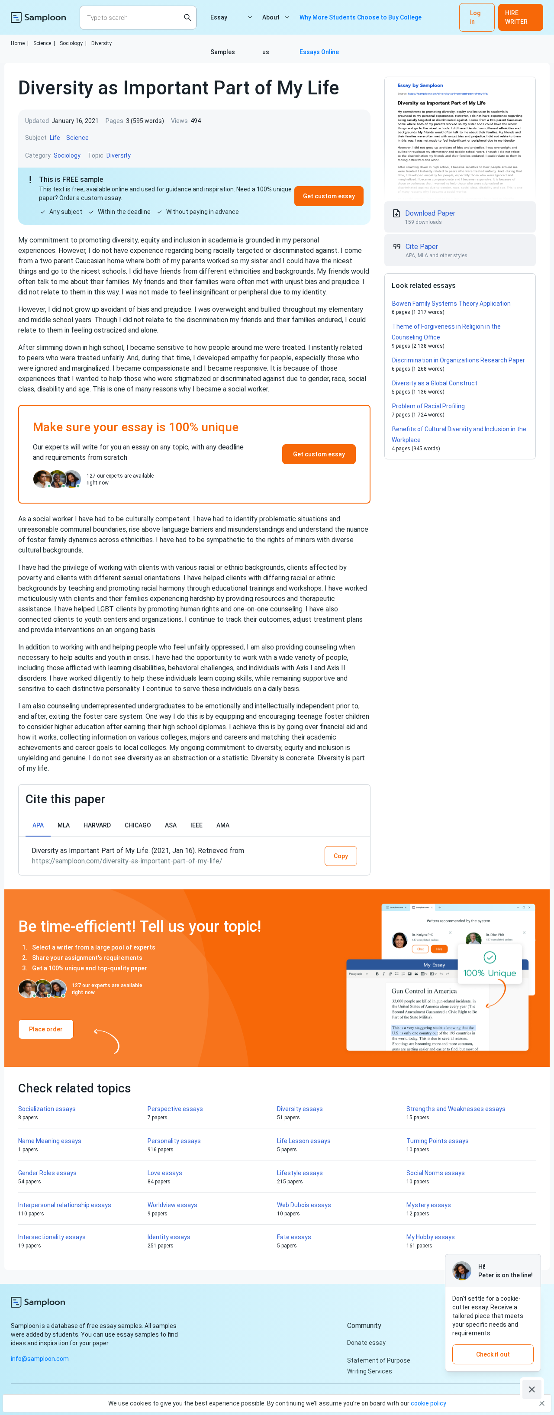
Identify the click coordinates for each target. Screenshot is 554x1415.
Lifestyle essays (300, 1172)
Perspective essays (175, 1108)
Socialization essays (47, 1108)
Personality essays (174, 1140)
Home (20, 43)
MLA (64, 825)
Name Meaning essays (49, 1140)
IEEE (196, 825)
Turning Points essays (437, 1140)
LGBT (105, 609)
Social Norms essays (435, 1172)
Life (55, 137)
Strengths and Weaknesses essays (456, 1108)
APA (38, 825)
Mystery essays (428, 1205)
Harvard (97, 825)
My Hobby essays (430, 1237)
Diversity (101, 43)
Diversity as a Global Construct (435, 383)
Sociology (73, 43)
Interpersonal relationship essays (64, 1205)
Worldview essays (172, 1205)
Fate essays (294, 1237)
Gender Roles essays (47, 1172)
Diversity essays (300, 1108)
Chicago (138, 825)
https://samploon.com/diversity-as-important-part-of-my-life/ (127, 861)
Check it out (493, 1354)
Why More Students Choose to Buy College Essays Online (361, 24)
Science (44, 43)
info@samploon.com (40, 1358)
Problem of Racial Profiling (428, 406)
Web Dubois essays (304, 1205)
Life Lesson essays (304, 1140)
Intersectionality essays (52, 1237)
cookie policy (428, 1403)
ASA (171, 825)
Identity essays (169, 1237)
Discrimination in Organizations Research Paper (458, 360)
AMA (222, 825)
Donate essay (366, 1342)
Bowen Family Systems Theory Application (451, 303)
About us (271, 24)
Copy (341, 856)
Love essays (165, 1172)
